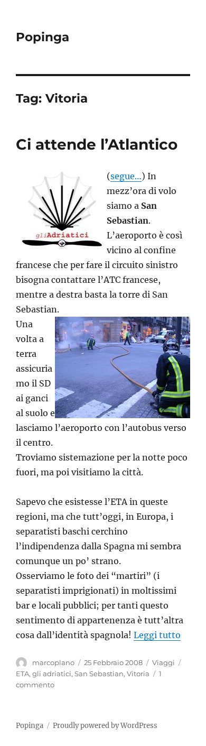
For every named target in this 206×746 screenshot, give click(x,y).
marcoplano (53, 662)
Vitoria (138, 673)
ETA (22, 673)
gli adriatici (51, 673)
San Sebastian (99, 673)
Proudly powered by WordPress (105, 725)
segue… (126, 176)
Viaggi (163, 662)
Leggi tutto (157, 635)
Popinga (42, 37)
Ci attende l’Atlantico (96, 144)
